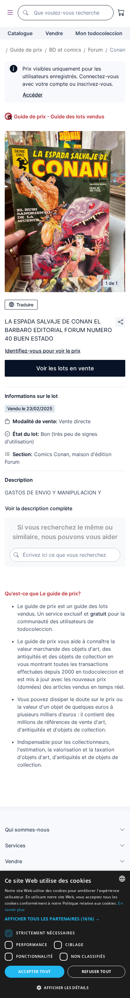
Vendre (54, 33)
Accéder (33, 94)
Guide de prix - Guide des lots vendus (59, 116)
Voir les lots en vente (65, 368)
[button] (65, 918)
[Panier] (121, 13)
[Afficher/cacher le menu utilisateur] (9, 13)
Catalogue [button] (20, 33)
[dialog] (65, 934)
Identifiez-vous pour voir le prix (42, 351)
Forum (95, 50)
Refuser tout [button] (96, 971)
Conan (117, 50)
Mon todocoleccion (98, 33)
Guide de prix (26, 50)
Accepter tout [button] (34, 971)
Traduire (24, 304)
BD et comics (65, 50)
